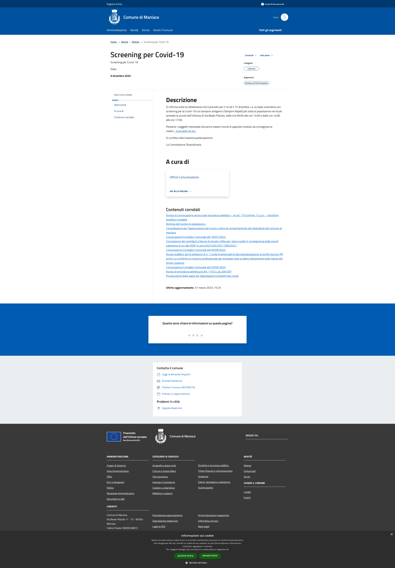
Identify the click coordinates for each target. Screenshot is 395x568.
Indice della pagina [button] (123, 94)
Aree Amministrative (118, 471)
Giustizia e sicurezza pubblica (213, 465)
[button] (197, 562)
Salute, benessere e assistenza (214, 482)
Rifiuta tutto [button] (210, 555)
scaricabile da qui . (186, 131)
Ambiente (203, 476)
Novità (124, 42)
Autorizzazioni (205, 487)
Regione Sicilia (114, 4)
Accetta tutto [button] (185, 556)
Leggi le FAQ (158, 526)
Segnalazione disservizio (165, 521)
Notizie (135, 42)
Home (113, 42)
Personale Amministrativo (120, 493)
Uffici (109, 476)
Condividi (249, 55)
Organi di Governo (116, 465)
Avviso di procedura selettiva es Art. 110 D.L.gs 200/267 (199, 271)
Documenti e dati (116, 499)
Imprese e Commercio (163, 482)
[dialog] (197, 549)
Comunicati (250, 471)
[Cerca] (284, 17)
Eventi (247, 497)
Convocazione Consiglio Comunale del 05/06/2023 (196, 250)
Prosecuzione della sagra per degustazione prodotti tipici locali (202, 276)
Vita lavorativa (160, 476)
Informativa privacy (208, 521)
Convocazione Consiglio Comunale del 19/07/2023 (196, 237)
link (227, 549)
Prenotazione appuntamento (167, 515)
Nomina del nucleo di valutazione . (186, 224)
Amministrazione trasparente (213, 515)
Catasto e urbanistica (163, 488)
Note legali (203, 526)
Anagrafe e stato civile (164, 465)
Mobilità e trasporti (162, 493)
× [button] (391, 534)
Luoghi (247, 492)
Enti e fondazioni (115, 482)
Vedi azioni (265, 55)
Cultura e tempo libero (164, 471)
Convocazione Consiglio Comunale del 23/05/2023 (196, 267)
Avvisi (247, 476)
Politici (110, 488)
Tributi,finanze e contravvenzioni (215, 471)
